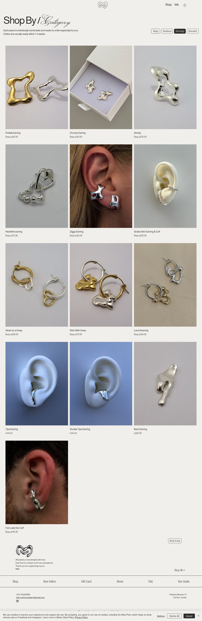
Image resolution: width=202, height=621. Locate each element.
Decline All (174, 615)
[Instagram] (17, 601)
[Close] (198, 616)
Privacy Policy (81, 617)
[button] (176, 4)
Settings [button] (161, 615)
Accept (189, 615)
